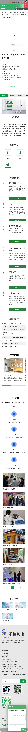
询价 (11, 87)
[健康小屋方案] (7, 605)
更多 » (21, 656)
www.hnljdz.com (11, 659)
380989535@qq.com (12, 664)
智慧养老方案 (6, 620)
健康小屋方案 (6, 609)
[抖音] (5, 725)
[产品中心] (14, 7)
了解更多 (17, 199)
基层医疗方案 (18, 609)
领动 (5, 720)
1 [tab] (12, 587)
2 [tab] (15, 587)
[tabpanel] (14, 529)
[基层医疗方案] (20, 605)
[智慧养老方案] (7, 616)
